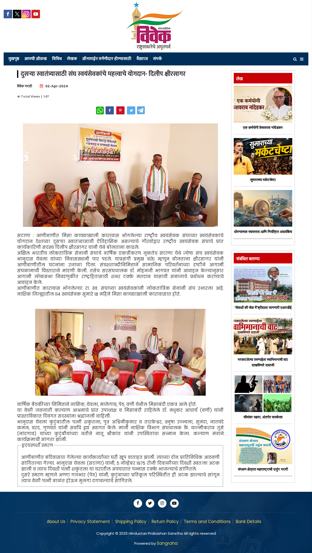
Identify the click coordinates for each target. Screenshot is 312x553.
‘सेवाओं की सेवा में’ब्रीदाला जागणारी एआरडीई (263, 307)
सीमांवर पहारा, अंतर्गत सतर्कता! (263, 417)
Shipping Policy (130, 521)
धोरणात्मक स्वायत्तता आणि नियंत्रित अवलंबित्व (263, 231)
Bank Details (248, 521)
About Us (56, 521)
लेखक (72, 58)
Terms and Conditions (207, 521)
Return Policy (165, 521)
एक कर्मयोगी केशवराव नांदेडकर (263, 127)
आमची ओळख (35, 58)
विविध (57, 58)
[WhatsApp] (100, 110)
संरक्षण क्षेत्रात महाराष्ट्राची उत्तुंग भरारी (263, 469)
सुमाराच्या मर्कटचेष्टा (263, 179)
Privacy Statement (90, 521)
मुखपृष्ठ (14, 58)
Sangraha (167, 543)
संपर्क (157, 58)
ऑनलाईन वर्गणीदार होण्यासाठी (106, 58)
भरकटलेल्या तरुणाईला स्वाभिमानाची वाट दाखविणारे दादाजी (263, 362)
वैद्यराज (142, 58)
